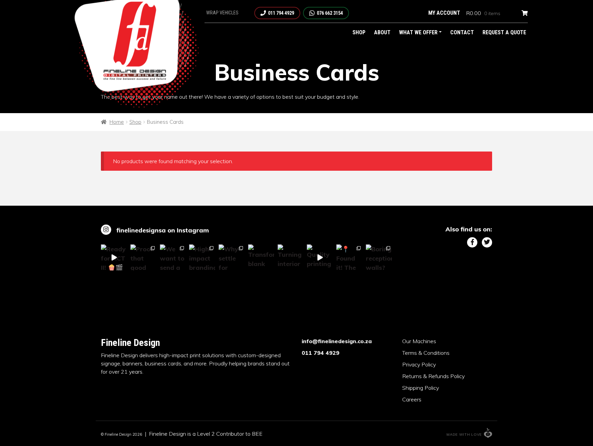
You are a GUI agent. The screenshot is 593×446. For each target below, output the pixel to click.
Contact (462, 32)
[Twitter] (487, 242)
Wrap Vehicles (222, 12)
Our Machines (419, 341)
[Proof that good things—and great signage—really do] (143, 257)
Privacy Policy (419, 364)
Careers (411, 399)
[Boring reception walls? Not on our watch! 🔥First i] (379, 257)
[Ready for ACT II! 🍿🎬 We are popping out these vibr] (114, 257)
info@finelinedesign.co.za (337, 341)
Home (116, 122)
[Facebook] (472, 242)
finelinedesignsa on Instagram (162, 230)
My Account (444, 13)
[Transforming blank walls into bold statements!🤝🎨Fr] (261, 257)
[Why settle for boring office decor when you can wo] (232, 257)
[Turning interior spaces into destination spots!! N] (291, 257)
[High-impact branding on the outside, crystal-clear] (202, 257)
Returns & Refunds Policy (433, 376)
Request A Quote (504, 32)
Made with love (464, 434)
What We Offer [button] (418, 32)
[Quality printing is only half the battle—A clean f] (320, 257)
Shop (358, 32)
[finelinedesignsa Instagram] (106, 230)
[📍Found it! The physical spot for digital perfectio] (349, 257)
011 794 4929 (320, 352)
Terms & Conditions (426, 352)
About (382, 32)
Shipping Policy (420, 387)
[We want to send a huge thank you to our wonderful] (173, 257)
